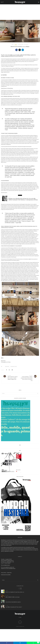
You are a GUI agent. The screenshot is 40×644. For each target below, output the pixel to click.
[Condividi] (16, 50)
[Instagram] (21, 617)
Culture (16, 44)
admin (13, 44)
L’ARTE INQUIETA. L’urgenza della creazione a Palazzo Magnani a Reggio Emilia (13, 377)
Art (5, 595)
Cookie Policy (9, 572)
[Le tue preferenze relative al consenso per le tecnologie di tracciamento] (38, 642)
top (7, 595)
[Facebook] (19, 617)
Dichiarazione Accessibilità (5, 574)
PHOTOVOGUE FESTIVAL (14, 366)
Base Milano (7, 366)
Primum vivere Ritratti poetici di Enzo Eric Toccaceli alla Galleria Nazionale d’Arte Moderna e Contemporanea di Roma (23, 199)
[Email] (19, 50)
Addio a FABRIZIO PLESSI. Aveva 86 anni (12, 597)
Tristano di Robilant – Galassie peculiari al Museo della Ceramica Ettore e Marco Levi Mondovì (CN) (26, 378)
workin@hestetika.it (6, 565)
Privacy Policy (3, 572)
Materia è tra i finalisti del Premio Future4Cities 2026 (14, 592)
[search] (38, 393)
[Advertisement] (20, 12)
